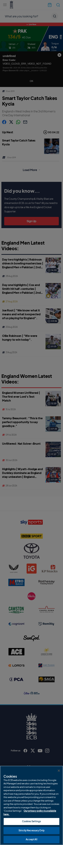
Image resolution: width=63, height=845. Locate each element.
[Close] (59, 771)
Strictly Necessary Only (31, 830)
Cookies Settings (31, 821)
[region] (31, 805)
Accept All (31, 839)
